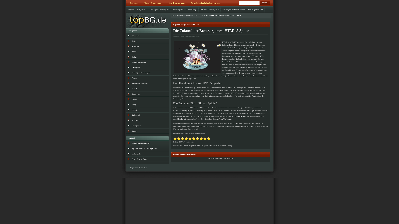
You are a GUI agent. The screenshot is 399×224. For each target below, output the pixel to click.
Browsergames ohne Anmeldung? (185, 10)
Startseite (134, 3)
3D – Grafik (136, 36)
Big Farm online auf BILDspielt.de (144, 148)
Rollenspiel (136, 115)
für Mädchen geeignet (140, 83)
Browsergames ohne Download (233, 10)
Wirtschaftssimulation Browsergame (205, 3)
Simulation (135, 120)
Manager (135, 110)
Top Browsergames (178, 15)
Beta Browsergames (139, 62)
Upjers (134, 131)
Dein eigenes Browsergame (159, 10)
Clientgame (136, 67)
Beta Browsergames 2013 (141, 143)
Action (134, 41)
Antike (134, 57)
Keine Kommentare (195, 36)
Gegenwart (135, 94)
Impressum (134, 168)
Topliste (131, 10)
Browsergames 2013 (255, 10)
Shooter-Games (240, 116)
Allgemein (135, 46)
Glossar (134, 99)
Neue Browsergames (177, 3)
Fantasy (134, 78)
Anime (134, 52)
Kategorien (142, 10)
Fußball (134, 89)
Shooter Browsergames (153, 3)
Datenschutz (143, 168)
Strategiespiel (136, 126)
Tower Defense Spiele (139, 159)
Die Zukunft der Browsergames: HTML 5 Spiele (211, 30)
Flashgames (219, 90)
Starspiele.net (228, 111)
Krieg (134, 104)
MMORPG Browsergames (209, 10)
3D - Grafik (199, 15)
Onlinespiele (136, 154)
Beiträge (190, 15)
